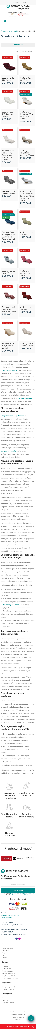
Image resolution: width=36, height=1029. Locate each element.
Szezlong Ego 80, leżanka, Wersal (9, 192)
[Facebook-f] (16, 939)
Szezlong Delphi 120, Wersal (8, 79)
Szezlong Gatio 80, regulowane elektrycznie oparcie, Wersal (8, 235)
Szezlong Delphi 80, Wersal (26, 79)
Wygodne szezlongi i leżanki (12, 416)
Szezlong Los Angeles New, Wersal (25, 273)
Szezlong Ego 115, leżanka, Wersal (7, 114)
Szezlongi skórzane (11, 605)
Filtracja (16, 44)
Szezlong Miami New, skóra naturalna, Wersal (9, 309)
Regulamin (14, 894)
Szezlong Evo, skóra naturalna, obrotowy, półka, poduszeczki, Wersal (26, 196)
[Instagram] (19, 939)
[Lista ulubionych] (11, 22)
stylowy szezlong (25, 398)
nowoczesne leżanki (9, 370)
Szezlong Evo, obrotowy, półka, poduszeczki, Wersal (26, 115)
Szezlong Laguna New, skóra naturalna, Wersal (26, 152)
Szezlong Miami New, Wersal (25, 308)
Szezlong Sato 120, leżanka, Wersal (8, 345)
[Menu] (32, 22)
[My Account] (18, 22)
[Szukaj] (25, 21)
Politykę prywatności (26, 894)
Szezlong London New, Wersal (9, 272)
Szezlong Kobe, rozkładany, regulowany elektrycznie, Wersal (8, 155)
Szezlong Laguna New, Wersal (26, 233)
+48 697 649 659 (19, 2)
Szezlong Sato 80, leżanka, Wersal (26, 344)
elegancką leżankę (8, 451)
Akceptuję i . (18, 894)
